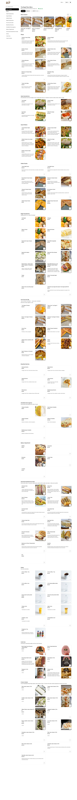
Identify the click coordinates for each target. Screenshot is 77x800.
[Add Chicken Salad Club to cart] (44, 528)
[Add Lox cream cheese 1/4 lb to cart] (70, 728)
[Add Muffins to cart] (44, 453)
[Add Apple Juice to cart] (70, 613)
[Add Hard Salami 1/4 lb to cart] (70, 665)
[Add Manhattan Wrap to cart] (70, 79)
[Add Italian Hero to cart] (70, 493)
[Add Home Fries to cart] (44, 336)
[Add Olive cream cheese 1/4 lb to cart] (70, 705)
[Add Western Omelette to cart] (70, 426)
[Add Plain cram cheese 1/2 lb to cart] (70, 739)
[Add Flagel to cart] (44, 283)
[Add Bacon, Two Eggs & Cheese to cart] (41, 25)
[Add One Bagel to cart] (44, 225)
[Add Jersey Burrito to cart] (70, 386)
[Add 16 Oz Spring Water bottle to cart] (70, 591)
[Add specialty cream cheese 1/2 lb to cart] (70, 751)
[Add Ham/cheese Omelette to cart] (70, 414)
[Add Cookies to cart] (44, 476)
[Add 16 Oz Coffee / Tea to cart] (70, 579)
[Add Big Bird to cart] (70, 550)
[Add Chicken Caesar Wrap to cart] (44, 45)
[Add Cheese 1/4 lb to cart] (70, 676)
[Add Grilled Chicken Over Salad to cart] (44, 146)
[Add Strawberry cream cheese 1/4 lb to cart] (44, 739)
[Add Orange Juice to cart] (44, 613)
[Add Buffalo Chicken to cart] (44, 56)
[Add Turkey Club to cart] (70, 505)
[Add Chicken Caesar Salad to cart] (70, 135)
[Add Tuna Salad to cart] (44, 108)
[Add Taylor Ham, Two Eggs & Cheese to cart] (29, 25)
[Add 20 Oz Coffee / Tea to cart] (44, 579)
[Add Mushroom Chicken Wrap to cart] (44, 79)
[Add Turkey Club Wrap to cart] (44, 91)
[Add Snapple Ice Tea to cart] (44, 636)
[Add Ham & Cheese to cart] (44, 505)
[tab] (23, 11)
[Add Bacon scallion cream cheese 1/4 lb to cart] (44, 728)
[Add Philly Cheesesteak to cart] (70, 539)
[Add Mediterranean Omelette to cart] (44, 437)
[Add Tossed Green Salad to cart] (44, 135)
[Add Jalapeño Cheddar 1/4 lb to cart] (70, 717)
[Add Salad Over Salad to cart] (70, 146)
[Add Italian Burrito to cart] (70, 374)
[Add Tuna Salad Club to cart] (70, 516)
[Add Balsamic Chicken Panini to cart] (70, 185)
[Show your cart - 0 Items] (70, 2)
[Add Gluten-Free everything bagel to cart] (44, 294)
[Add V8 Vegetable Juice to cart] (70, 625)
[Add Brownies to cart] (44, 465)
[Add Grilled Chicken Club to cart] (70, 56)
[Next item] (70, 15)
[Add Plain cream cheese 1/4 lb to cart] (44, 694)
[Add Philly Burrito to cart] (44, 397)
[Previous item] (68, 15)
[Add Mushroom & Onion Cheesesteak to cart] (44, 550)
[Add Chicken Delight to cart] (70, 45)
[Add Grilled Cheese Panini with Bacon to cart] (70, 208)
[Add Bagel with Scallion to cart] (44, 260)
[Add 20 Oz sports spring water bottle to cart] (44, 602)
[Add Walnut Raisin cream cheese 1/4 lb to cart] (44, 717)
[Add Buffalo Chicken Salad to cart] (44, 158)
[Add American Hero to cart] (44, 493)
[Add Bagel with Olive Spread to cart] (70, 260)
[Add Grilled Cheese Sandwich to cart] (70, 336)
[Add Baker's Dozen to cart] (44, 237)
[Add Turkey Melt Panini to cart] (44, 174)
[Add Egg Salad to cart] (44, 119)
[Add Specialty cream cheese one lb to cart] (44, 762)
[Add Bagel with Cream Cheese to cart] (44, 248)
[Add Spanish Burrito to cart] (44, 386)
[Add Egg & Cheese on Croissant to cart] (64, 25)
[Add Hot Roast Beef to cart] (44, 516)
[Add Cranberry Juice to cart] (44, 625)
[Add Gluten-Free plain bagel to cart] (70, 283)
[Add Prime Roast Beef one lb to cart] (44, 665)
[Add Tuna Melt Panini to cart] (70, 174)
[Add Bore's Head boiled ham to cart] (70, 654)
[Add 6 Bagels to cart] (70, 225)
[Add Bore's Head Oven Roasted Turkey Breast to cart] (44, 654)
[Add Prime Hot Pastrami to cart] (44, 539)
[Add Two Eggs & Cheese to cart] (44, 313)
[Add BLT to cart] (44, 562)
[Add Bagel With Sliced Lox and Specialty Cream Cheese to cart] (70, 271)
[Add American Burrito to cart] (44, 374)
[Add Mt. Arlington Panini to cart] (70, 197)
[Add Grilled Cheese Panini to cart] (44, 208)
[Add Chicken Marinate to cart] (44, 68)
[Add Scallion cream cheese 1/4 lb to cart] (44, 705)
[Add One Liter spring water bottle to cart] (70, 602)
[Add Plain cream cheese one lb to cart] (44, 751)
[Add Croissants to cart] (70, 453)
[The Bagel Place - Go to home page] (8, 2)
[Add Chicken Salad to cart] (70, 108)
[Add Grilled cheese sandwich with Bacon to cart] (44, 347)
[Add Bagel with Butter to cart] (70, 237)
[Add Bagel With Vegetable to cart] (70, 248)
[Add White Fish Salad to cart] (70, 119)
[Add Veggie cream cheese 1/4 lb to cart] (70, 694)
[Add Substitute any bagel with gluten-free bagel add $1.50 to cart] (70, 294)
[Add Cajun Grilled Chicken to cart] (70, 68)
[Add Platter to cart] (70, 347)
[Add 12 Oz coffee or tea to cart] (44, 591)
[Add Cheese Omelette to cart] (44, 414)
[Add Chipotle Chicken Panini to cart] (52, 25)
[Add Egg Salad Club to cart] (70, 528)
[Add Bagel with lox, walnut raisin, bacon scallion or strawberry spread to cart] (44, 271)
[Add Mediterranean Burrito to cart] (70, 397)
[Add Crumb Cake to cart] (70, 465)
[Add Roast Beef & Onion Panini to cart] (44, 185)
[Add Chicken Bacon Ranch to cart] (70, 91)
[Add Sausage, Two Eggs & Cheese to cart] (70, 324)
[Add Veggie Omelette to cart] (44, 426)
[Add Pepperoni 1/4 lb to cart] (44, 676)
